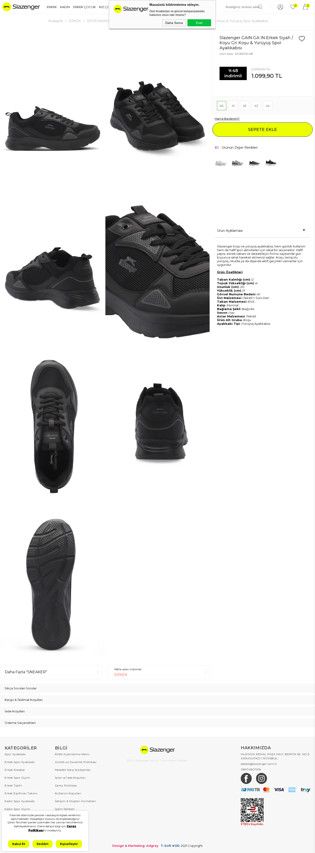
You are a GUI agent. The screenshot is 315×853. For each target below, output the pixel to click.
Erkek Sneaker (15, 770)
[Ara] (260, 7)
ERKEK (52, 7)
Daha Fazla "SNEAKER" (26, 672)
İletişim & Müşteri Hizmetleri (75, 801)
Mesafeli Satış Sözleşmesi (73, 770)
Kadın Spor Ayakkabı (20, 801)
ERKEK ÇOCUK (84, 7)
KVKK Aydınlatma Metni (72, 754)
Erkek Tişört (13, 785)
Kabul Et (18, 844)
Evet (199, 23)
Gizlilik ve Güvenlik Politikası (76, 762)
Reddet (42, 844)
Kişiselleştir (69, 844)
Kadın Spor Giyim (17, 809)
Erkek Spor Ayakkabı (20, 762)
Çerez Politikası (66, 785)
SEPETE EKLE (262, 129)
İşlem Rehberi (65, 809)
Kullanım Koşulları (68, 793)
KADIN (65, 7)
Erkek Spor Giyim (17, 777)
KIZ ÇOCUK (107, 7)
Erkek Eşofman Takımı (21, 793)
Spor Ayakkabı (15, 754)
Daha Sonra (174, 23)
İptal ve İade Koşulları (70, 777)
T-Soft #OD (170, 845)
